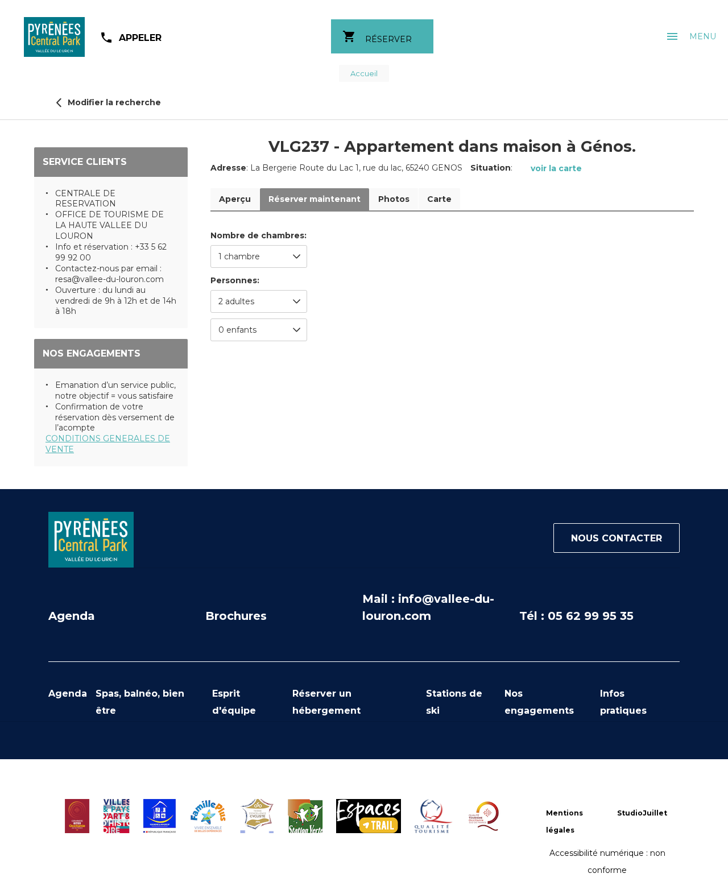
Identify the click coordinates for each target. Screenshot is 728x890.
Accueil (364, 73)
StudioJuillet (642, 813)
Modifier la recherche (113, 102)
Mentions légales (564, 821)
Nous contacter (616, 538)
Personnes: (234, 280)
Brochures (236, 616)
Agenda (71, 616)
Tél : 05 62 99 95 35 (576, 616)
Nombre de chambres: (258, 236)
